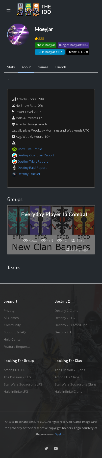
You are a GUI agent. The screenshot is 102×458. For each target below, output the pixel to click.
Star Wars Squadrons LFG (23, 384)
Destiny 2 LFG (65, 318)
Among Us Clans (67, 377)
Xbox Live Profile (30, 149)
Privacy (9, 310)
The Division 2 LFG (17, 377)
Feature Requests (17, 346)
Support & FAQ (15, 332)
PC (64, 240)
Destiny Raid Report (32, 167)
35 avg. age (78, 249)
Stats (11, 67)
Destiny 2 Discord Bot (71, 325)
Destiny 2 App (65, 332)
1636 (80, 240)
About (26, 67)
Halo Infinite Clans (68, 391)
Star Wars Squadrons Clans (76, 384)
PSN (49, 240)
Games (43, 67)
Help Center (13, 339)
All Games (11, 318)
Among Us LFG (14, 370)
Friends (61, 67)
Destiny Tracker (29, 174)
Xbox (32, 240)
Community (12, 325)
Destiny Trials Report (33, 161)
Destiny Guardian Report (36, 155)
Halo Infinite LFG (16, 391)
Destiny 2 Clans (66, 310)
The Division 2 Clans (70, 370)
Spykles (60, 434)
